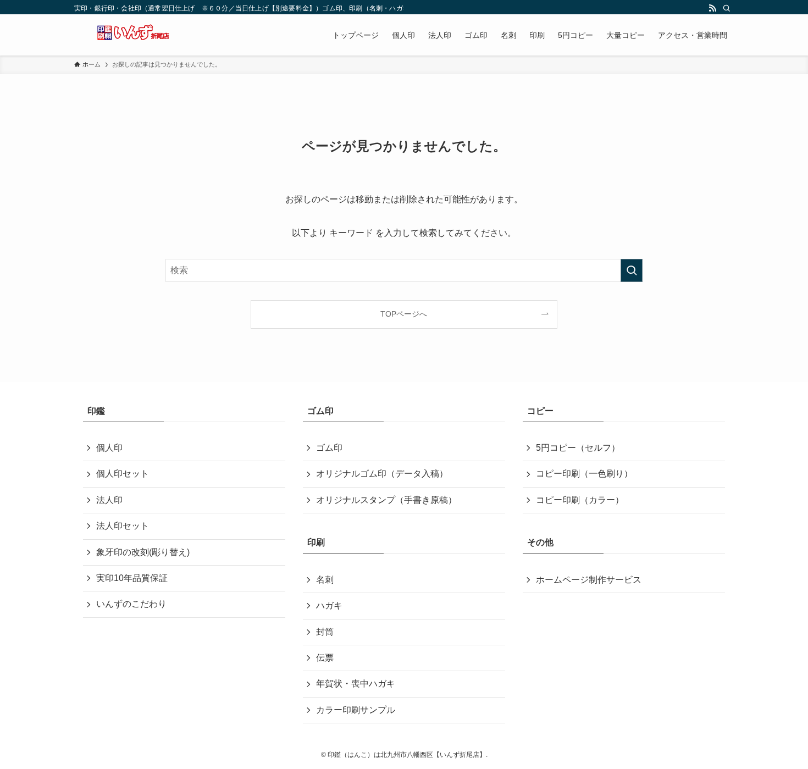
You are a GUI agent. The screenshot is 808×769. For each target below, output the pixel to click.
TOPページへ (403, 313)
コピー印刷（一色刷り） (584, 473)
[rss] (712, 8)
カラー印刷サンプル (355, 710)
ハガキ (329, 605)
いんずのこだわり (131, 603)
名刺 (325, 579)
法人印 (109, 500)
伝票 (325, 657)
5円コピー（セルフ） (578, 447)
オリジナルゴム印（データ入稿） (382, 473)
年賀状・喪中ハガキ (355, 683)
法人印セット (122, 525)
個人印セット (122, 473)
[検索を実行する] (632, 270)
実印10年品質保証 (132, 578)
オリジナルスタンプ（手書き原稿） (386, 500)
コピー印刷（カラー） (580, 500)
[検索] (727, 8)
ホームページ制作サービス (588, 579)
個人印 (109, 447)
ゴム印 (329, 447)
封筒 (325, 632)
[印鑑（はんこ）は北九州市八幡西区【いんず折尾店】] (134, 35)
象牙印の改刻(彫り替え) (143, 552)
